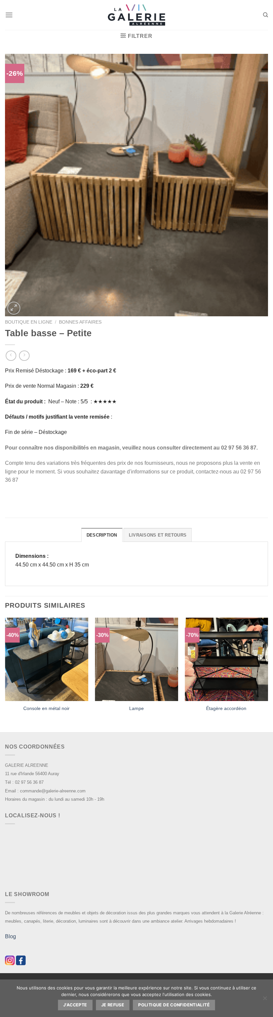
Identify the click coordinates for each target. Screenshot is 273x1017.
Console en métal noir (46, 708)
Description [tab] (102, 535)
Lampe (136, 708)
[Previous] (5, 674)
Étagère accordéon (226, 708)
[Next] (268, 674)
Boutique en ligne (28, 322)
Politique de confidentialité (174, 1004)
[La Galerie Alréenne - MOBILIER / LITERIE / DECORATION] (136, 15)
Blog (10, 936)
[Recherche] (265, 15)
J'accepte (75, 1004)
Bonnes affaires (80, 322)
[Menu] (9, 15)
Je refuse (112, 1004)
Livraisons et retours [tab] (157, 535)
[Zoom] (13, 308)
